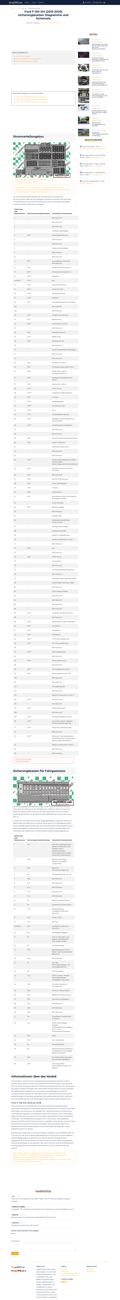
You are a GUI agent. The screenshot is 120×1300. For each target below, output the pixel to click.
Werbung (64, 1271)
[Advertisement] (43, 38)
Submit (14, 1253)
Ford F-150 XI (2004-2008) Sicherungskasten (31, 99)
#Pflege (104, 130)
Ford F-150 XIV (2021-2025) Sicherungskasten (32, 102)
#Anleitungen (97, 42)
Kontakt (41, 2)
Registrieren (98, 2)
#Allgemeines (97, 108)
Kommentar (15, 1241)
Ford (18, 8)
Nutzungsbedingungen (69, 1273)
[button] (27, 2)
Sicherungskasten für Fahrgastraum (28, 59)
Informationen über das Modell (27, 61)
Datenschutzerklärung (69, 1275)
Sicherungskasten (96, 157)
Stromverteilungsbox (23, 56)
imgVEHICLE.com (16, 2)
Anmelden (87, 2)
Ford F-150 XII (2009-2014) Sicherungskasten (31, 97)
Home (13, 8)
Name (13, 1233)
